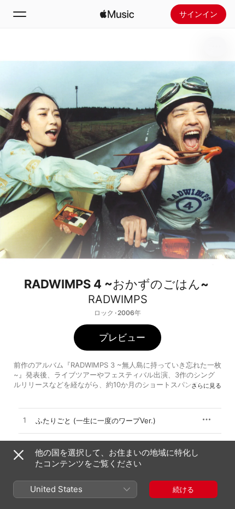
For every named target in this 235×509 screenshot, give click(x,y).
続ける (183, 489)
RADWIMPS (118, 299)
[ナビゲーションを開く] (20, 14)
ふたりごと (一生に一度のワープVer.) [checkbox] (96, 420)
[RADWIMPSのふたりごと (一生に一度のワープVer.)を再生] (25, 420)
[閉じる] (19, 455)
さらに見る (206, 385)
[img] (117, 14)
